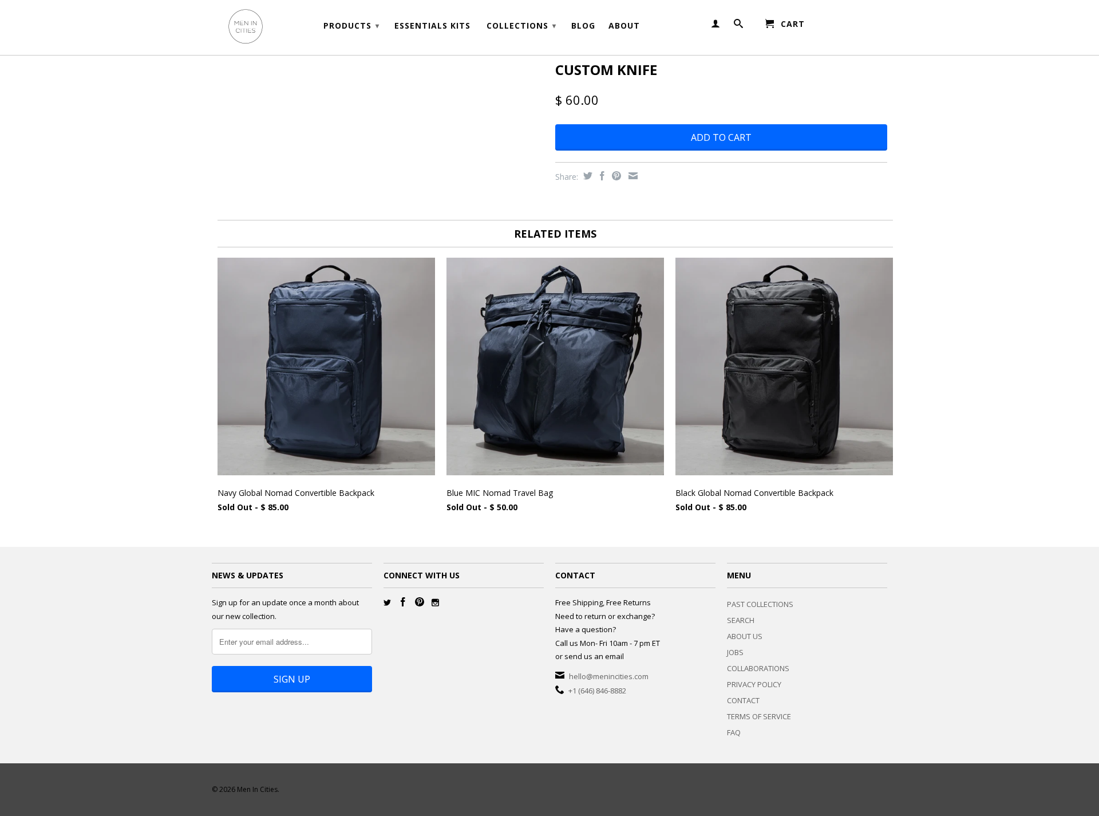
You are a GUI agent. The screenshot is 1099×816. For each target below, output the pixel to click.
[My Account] (716, 26)
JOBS (735, 652)
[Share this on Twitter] (586, 175)
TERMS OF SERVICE (759, 716)
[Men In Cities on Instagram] (435, 602)
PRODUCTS (351, 25)
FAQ (734, 732)
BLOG (583, 26)
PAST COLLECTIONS (760, 604)
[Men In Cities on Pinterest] (419, 601)
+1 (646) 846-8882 (597, 690)
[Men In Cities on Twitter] (387, 602)
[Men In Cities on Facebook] (403, 601)
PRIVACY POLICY (754, 684)
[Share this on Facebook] (601, 175)
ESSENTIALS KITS (432, 26)
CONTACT (743, 700)
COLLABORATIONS (758, 668)
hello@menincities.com (609, 676)
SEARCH (740, 620)
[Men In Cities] (292, 27)
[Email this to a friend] (632, 175)
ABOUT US (744, 636)
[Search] (739, 26)
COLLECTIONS (521, 25)
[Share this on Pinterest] (615, 175)
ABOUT (624, 26)
